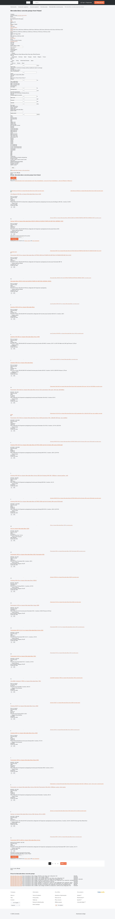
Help (12, 897)
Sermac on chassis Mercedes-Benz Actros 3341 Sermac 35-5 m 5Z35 (27, 814)
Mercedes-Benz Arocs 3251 (16, 884)
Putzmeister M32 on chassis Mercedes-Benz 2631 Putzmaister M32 (27, 554)
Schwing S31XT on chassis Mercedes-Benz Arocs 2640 (24, 706)
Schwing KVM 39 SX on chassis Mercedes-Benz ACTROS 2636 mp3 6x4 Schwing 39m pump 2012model (36, 445)
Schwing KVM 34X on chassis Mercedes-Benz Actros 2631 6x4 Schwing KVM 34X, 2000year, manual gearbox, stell (39, 475)
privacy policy (27, 240)
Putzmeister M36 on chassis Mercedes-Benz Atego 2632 (24, 760)
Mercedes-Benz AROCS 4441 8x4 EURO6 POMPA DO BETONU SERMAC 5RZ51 (30, 281)
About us (12, 895)
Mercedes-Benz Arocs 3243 (16, 880)
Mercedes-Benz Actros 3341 (16, 881)
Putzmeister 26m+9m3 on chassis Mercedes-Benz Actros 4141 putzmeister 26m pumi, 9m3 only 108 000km (37, 389)
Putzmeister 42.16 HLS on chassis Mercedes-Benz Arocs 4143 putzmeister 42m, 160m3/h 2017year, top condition (38, 417)
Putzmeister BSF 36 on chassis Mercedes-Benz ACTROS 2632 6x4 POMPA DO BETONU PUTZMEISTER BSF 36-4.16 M (40, 255)
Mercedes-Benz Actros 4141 (16, 877)
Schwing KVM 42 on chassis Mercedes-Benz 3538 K (23, 580)
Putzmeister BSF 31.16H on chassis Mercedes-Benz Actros (25, 840)
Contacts (12, 899)
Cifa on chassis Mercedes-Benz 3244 (19, 528)
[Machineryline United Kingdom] (18, 2)
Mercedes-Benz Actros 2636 (16, 883)
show (13, 167)
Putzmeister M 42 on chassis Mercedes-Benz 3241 (23, 656)
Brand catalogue (36, 904)
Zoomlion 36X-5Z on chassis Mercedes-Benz (21, 362)
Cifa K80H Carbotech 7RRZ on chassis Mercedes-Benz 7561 (25, 681)
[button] (11, 207)
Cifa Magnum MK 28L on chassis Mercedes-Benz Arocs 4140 (25, 194)
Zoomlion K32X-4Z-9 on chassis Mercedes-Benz (22, 307)
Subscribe (14, 239)
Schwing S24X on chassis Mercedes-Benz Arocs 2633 (23, 733)
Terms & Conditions (37, 895)
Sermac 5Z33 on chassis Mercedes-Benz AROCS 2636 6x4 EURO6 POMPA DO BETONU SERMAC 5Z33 (36, 221)
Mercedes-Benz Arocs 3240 (16, 875)
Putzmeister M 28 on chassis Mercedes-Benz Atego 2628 (24, 605)
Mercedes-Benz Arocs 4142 (16, 879)
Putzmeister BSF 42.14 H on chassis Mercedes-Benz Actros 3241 (26, 630)
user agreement (35, 240)
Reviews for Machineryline (38, 902)
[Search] (34, 2)
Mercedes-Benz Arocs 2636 (16, 878)
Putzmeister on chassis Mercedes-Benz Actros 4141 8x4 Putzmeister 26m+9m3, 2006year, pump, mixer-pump (37, 787)
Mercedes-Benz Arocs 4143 (16, 885)
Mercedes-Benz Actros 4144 (16, 882)
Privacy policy (35, 897)
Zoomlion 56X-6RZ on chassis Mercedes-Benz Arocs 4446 (25, 336)
